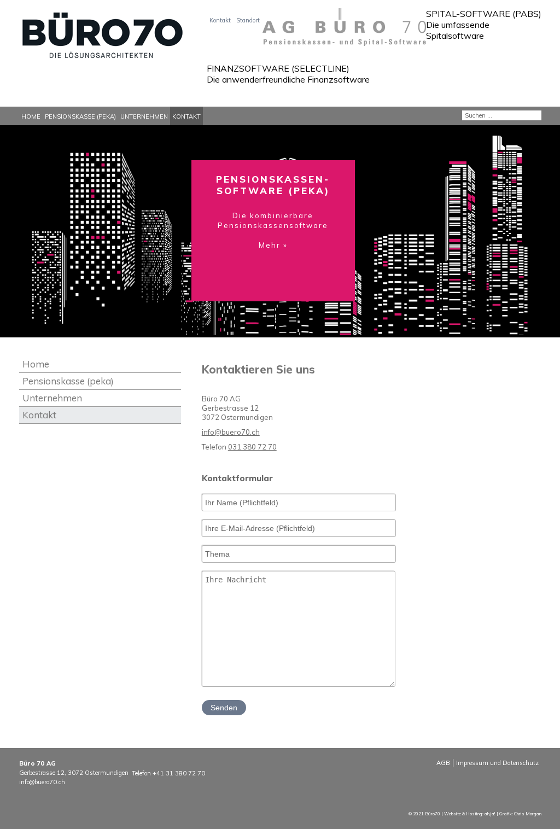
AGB (443, 763)
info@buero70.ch (231, 432)
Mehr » (220, 57)
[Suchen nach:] (501, 114)
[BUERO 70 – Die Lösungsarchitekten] (108, 39)
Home (30, 116)
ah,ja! (490, 813)
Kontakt (220, 20)
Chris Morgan (527, 813)
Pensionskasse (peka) (80, 116)
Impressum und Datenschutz (497, 763)
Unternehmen (144, 116)
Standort (248, 20)
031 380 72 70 (252, 446)
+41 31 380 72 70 (179, 773)
